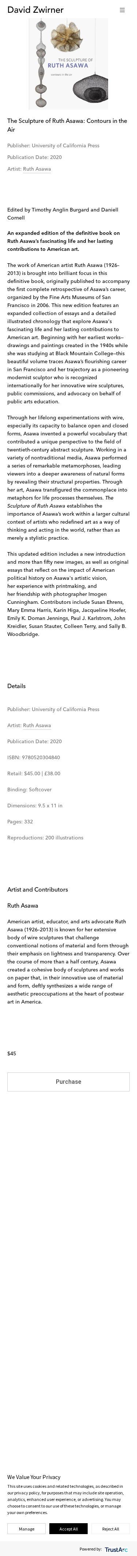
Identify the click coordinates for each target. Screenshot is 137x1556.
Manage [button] (26, 1529)
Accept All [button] (69, 1529)
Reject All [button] (110, 1529)
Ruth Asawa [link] (37, 169)
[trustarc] (115, 1549)
